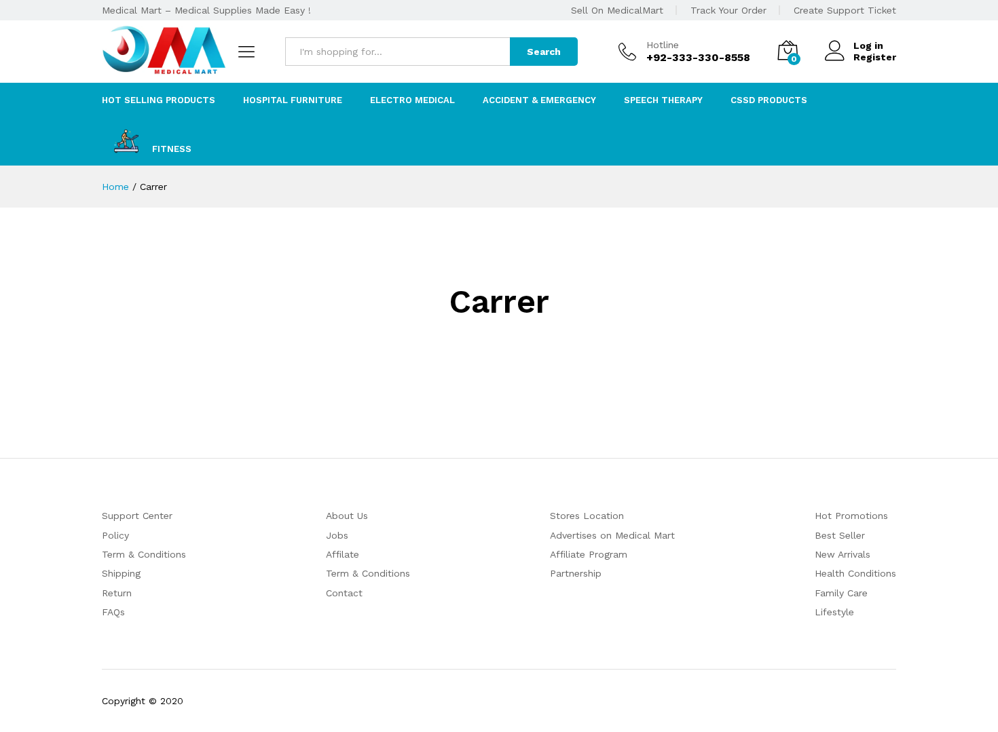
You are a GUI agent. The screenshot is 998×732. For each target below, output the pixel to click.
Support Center (137, 515)
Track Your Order (728, 10)
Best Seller (840, 535)
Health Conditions (855, 573)
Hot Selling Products (158, 100)
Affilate (342, 554)
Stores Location (587, 515)
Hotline (662, 44)
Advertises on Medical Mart (612, 535)
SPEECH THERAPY (663, 100)
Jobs (337, 535)
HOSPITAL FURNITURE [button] (292, 100)
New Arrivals (842, 554)
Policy (115, 535)
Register (874, 57)
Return (117, 592)
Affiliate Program (588, 554)
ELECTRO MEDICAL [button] (412, 100)
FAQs (113, 611)
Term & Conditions (144, 554)
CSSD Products (769, 100)
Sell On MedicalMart (617, 10)
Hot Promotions (851, 515)
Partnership (576, 573)
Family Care (841, 592)
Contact (344, 592)
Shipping (121, 573)
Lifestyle (834, 611)
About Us (347, 515)
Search (544, 51)
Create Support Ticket (845, 10)
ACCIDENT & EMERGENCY (539, 100)
